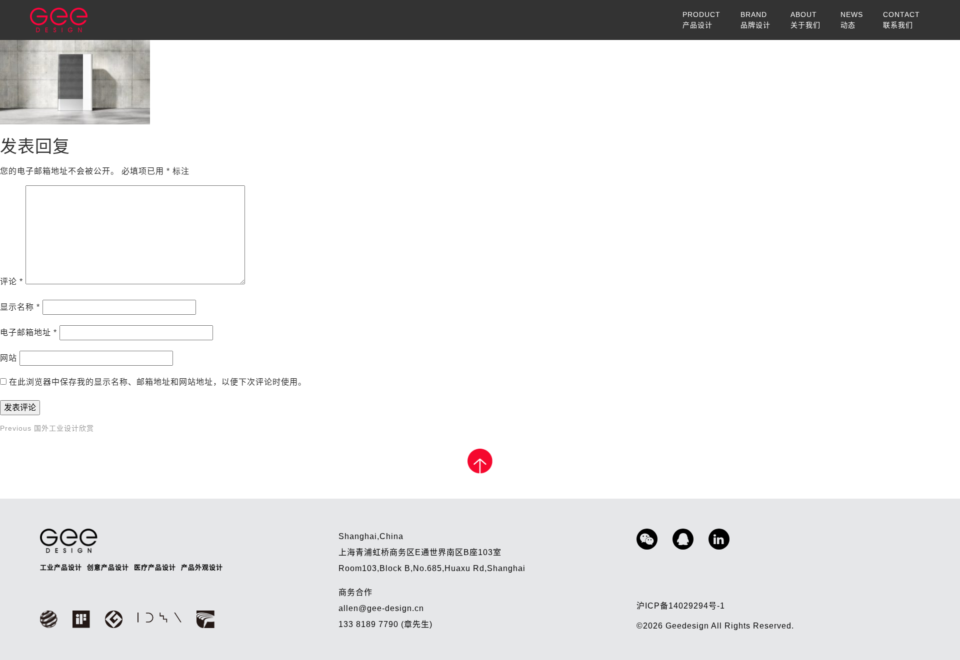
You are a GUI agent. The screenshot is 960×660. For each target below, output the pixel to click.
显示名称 (20, 307)
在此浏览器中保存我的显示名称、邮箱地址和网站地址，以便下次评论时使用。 (157, 382)
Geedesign (688, 626)
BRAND (755, 19)
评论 (11, 281)
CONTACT (901, 19)
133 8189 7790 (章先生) (385, 624)
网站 (8, 358)
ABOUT (805, 19)
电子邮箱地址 (28, 332)
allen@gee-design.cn (381, 608)
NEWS (851, 19)
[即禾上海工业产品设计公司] (59, 20)
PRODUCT (701, 19)
